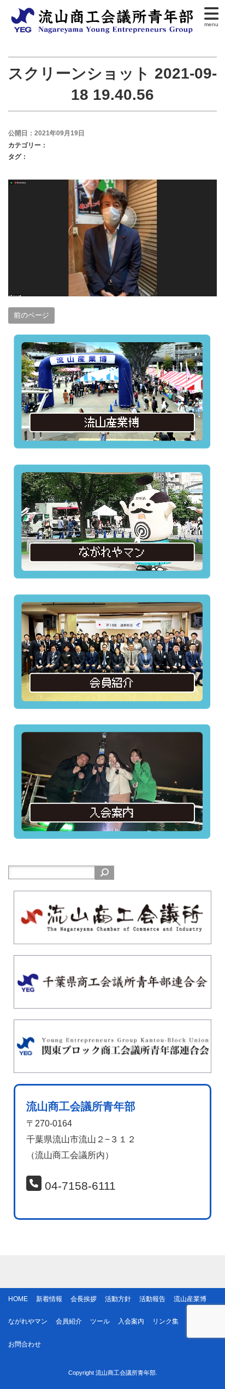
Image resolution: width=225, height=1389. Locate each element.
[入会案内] (112, 731)
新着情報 (49, 1299)
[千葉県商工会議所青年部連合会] (112, 962)
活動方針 (118, 1299)
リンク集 (165, 1321)
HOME (18, 1299)
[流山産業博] (112, 342)
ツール (100, 1321)
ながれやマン (28, 1321)
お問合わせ (24, 1344)
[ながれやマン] (112, 471)
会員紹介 (69, 1321)
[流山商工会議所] (112, 898)
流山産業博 (190, 1299)
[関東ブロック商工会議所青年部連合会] (112, 1027)
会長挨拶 (83, 1299)
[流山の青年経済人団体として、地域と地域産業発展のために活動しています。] (104, 12)
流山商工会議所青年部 (126, 1372)
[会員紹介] (112, 601)
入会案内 (131, 1321)
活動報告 (152, 1299)
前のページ (31, 315)
